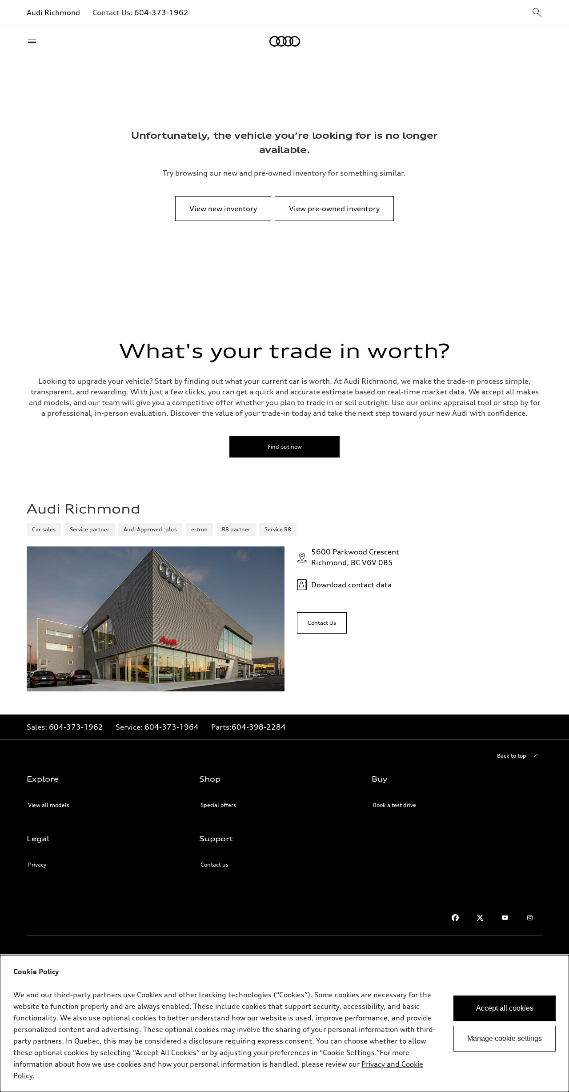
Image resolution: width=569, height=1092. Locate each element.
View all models (48, 805)
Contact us (214, 864)
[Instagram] (529, 917)
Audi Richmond (53, 12)
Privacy (37, 864)
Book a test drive (394, 805)
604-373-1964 (171, 727)
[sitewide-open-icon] (537, 13)
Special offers (218, 805)
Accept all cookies (504, 1008)
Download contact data (351, 584)
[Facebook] (455, 917)
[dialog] (284, 1023)
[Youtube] (505, 917)
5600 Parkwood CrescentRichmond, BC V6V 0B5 (355, 557)
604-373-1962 (161, 12)
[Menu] (34, 41)
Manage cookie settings (504, 1038)
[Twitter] (480, 917)
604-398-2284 (259, 727)
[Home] (284, 41)
